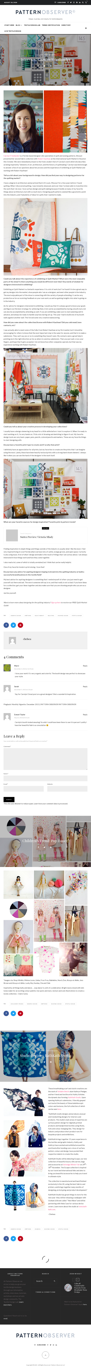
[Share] (38, 66)
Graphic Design (16, 615)
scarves (38, 1229)
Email (6, 784)
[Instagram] (73, 2)
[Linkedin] (79, 2)
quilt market (40, 615)
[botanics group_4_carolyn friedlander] (45, 237)
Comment (7, 746)
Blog (18, 25)
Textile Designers (49, 54)
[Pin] (51, 66)
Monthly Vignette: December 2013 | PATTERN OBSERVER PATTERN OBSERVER (44, 704)
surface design (63, 615)
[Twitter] (70, 2)
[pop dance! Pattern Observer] (45, 975)
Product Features (39, 1051)
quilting (51, 615)
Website (50, 784)
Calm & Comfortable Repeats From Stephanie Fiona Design (80, 1287)
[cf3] (45, 121)
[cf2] (45, 385)
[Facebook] (68, 2)
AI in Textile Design (12, 31)
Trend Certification (51, 25)
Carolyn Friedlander (11, 156)
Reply (85, 666)
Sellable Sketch (63, 1091)
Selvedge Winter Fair (71, 1164)
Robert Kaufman (44, 159)
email (5, 1318)
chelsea (27, 638)
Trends (45, 836)
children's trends (17, 1003)
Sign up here (56, 602)
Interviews (39, 54)
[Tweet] (44, 66)
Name (6, 774)
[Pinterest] (76, 2)
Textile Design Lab (32, 25)
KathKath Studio (74, 1097)
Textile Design (77, 615)
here (59, 1109)
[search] (54, 1281)
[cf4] (45, 489)
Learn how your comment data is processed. (51, 804)
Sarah (16, 686)
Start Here (9, 25)
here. (85, 1304)
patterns (28, 615)
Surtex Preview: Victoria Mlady (36, 537)
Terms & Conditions (45, 1292)
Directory (66, 25)
